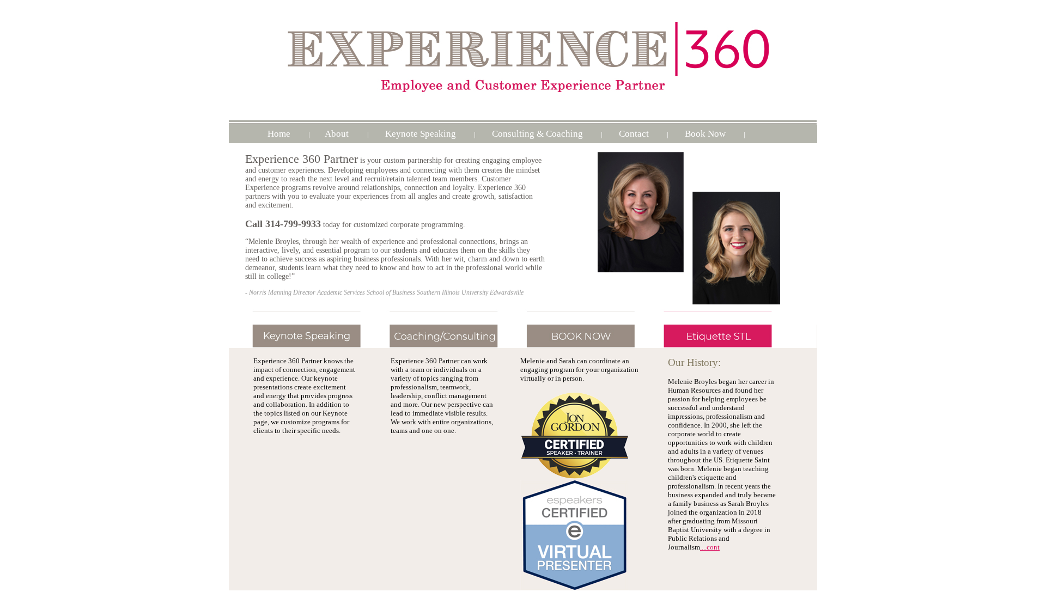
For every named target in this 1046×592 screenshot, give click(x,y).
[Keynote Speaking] (301, 345)
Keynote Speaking (420, 134)
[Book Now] (583, 345)
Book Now (705, 134)
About (338, 134)
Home (278, 134)
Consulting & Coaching (537, 134)
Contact (634, 134)
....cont (710, 547)
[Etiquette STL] (734, 345)
